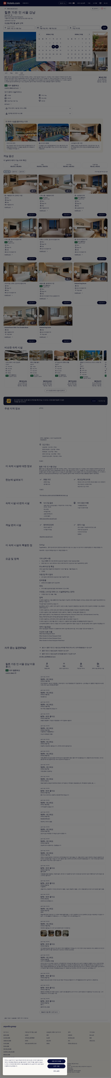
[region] (35, 1066)
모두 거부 (56, 1066)
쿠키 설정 (56, 1071)
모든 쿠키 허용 (56, 1061)
